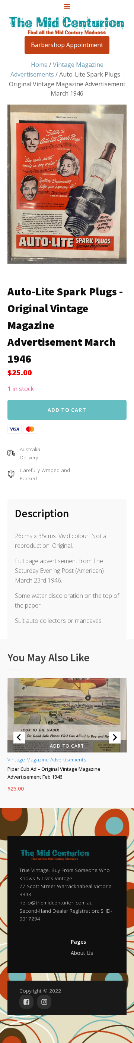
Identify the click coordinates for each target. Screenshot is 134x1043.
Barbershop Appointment (67, 45)
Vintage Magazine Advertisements (46, 759)
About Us (82, 952)
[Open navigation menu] (67, 7)
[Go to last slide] (19, 738)
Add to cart (67, 409)
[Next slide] (115, 738)
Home (39, 64)
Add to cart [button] (67, 746)
